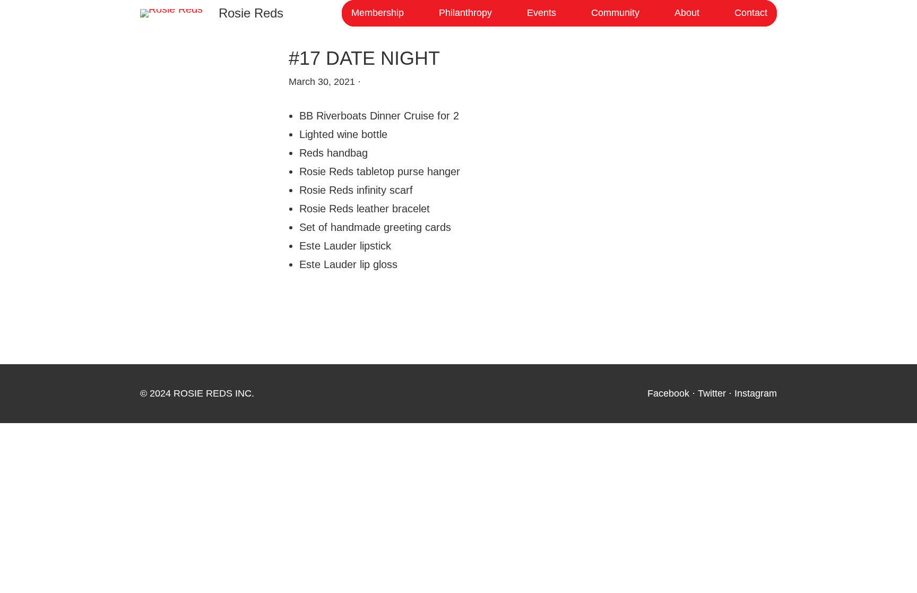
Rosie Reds (251, 13)
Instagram (755, 393)
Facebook (668, 393)
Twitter (712, 393)
